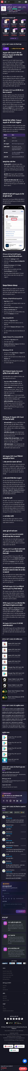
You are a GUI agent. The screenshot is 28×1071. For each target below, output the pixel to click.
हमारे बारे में (4, 985)
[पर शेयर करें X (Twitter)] (7, 800)
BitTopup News (6, 979)
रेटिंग (3, 896)
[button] (14, 968)
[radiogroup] (9, 818)
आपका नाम (4, 890)
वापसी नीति (5, 996)
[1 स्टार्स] (3, 898)
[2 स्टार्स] (6, 898)
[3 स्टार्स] (9, 898)
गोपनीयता (4, 1008)
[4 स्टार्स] (11, 898)
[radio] (6, 818)
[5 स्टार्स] (14, 898)
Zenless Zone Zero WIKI (8, 975)
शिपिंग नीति (5, 998)
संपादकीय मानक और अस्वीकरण (8, 1010)
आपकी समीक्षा (4, 901)
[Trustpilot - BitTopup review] (14, 1050)
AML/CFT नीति (6, 1000)
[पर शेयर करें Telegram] (14, 800)
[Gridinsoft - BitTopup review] (19, 1046)
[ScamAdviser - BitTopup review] (8, 1046)
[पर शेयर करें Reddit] (20, 800)
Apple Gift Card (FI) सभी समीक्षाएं (13, 878)
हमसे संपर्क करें (5, 989)
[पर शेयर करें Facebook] (3, 800)
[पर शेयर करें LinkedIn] (17, 800)
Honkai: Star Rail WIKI (7, 973)
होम (1, 4)
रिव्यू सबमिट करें (21, 911)
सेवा (3, 1006)
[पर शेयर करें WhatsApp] (10, 800)
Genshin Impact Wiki (7, 971)
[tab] (6, 48)
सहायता (4, 987)
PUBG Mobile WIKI (7, 977)
